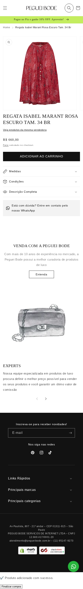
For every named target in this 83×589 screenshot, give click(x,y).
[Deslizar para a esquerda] (37, 398)
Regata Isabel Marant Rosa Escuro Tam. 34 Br (43, 27)
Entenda (41, 274)
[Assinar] (70, 433)
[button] (69, 8)
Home (6, 27)
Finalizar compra (11, 586)
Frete (6, 145)
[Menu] (5, 8)
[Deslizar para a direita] (46, 398)
